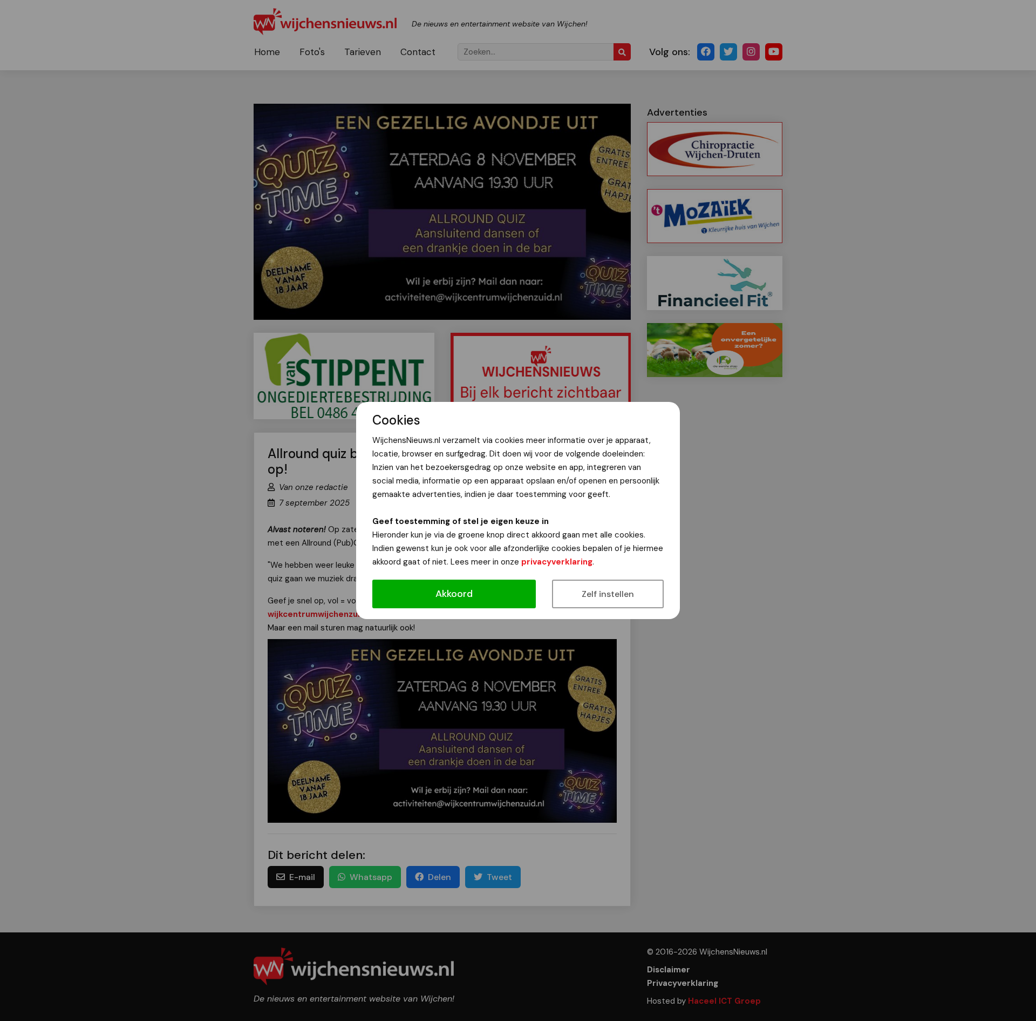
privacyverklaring (556, 561)
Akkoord (454, 593)
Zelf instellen (608, 594)
